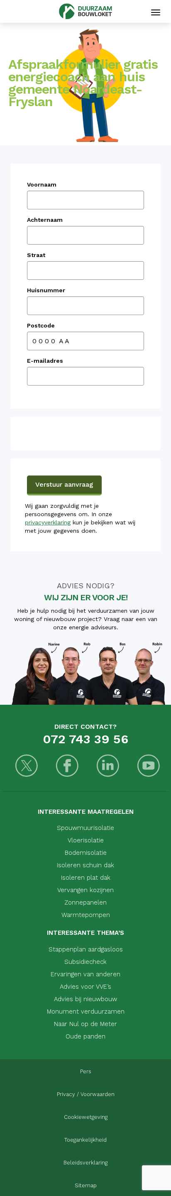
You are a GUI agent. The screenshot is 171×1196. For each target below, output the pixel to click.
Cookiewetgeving (85, 1117)
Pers (85, 1071)
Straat (36, 255)
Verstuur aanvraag (64, 484)
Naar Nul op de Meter (85, 1024)
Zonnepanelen (85, 902)
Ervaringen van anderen (85, 974)
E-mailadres (45, 360)
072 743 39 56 (85, 739)
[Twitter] (26, 766)
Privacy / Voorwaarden (86, 1094)
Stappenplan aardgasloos (86, 949)
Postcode (41, 325)
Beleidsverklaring (85, 1163)
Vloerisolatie (86, 840)
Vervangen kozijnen (85, 890)
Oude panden (85, 1036)
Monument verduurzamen (86, 1011)
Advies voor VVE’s (85, 986)
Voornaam (41, 184)
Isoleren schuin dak (85, 865)
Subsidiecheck (85, 962)
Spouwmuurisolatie (85, 828)
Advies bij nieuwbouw (85, 999)
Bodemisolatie (86, 852)
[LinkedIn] (108, 766)
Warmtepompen (85, 915)
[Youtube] (148, 766)
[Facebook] (67, 766)
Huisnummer (46, 290)
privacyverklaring (48, 522)
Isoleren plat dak (85, 877)
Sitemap (86, 1185)
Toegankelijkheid (85, 1140)
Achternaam (45, 219)
